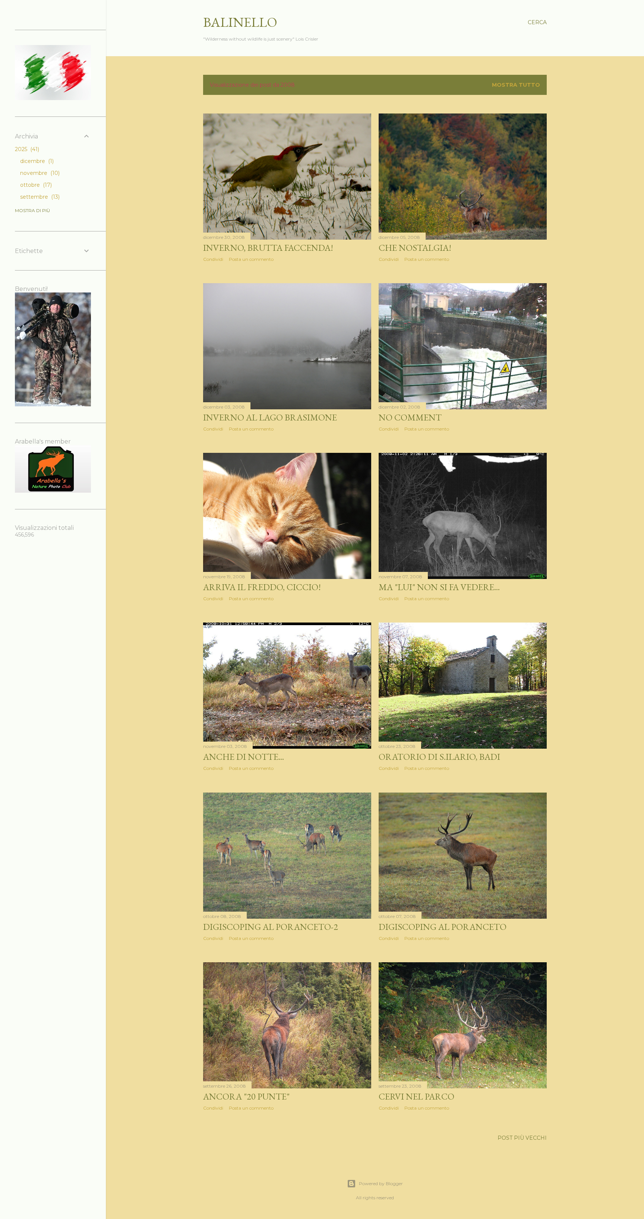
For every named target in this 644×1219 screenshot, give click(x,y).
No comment (410, 417)
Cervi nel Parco (416, 1096)
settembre (39, 196)
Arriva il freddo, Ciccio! (262, 587)
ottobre (35, 185)
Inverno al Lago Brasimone (270, 417)
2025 (26, 149)
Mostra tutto (516, 84)
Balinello (240, 22)
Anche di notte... (243, 756)
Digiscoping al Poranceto (442, 926)
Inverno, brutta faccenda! (268, 247)
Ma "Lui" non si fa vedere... (439, 587)
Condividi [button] (213, 259)
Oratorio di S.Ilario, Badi (439, 756)
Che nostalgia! (415, 247)
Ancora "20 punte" (246, 1096)
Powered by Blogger (381, 1183)
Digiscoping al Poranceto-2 (270, 926)
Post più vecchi (522, 1138)
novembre (39, 173)
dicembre (36, 161)
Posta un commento (251, 259)
